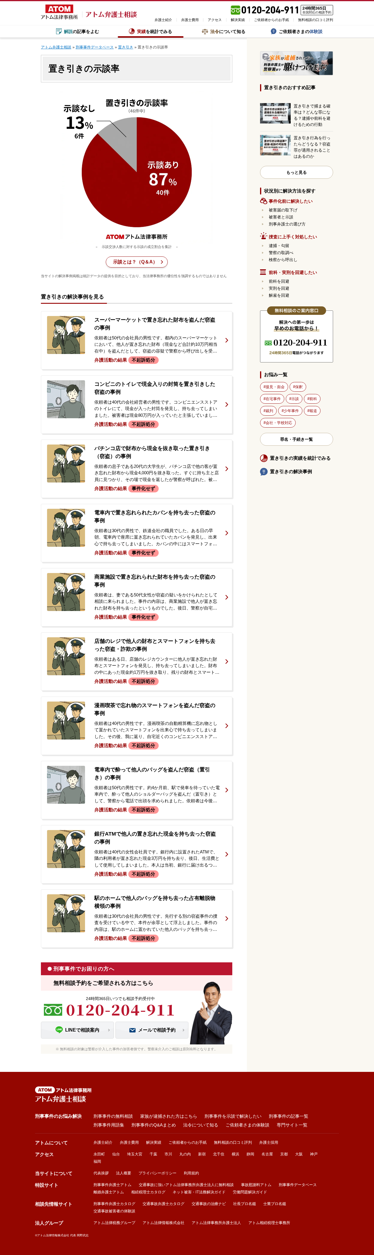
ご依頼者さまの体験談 (247, 1124)
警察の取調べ (281, 252)
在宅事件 (273, 399)
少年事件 (291, 411)
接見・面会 (275, 387)
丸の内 (185, 1154)
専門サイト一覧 (292, 1124)
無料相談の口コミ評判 (315, 20)
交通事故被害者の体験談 (114, 1211)
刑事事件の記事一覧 (288, 1116)
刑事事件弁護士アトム (112, 1185)
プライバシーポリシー (157, 1173)
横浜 (235, 1154)
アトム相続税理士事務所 (269, 1223)
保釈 (299, 387)
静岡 (250, 1154)
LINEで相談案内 (82, 1029)
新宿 (202, 1154)
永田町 (99, 1154)
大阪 (299, 1154)
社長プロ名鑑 (244, 1204)
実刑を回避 (279, 288)
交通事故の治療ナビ (209, 1204)
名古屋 (267, 1154)
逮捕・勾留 (279, 245)
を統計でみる (154, 31)
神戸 (314, 1154)
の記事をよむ (81, 31)
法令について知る (200, 1124)
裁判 (269, 411)
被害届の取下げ (283, 210)
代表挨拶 (101, 1173)
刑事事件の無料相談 (113, 1116)
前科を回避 (279, 281)
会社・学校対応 (279, 423)
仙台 (116, 1154)
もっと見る (296, 172)
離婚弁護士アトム (109, 1192)
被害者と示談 (281, 217)
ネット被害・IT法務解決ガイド (199, 1192)
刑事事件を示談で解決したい (233, 1116)
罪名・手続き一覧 (296, 439)
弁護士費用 (190, 20)
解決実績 (238, 20)
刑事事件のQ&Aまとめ (153, 1124)
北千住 (218, 1154)
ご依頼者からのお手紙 (271, 20)
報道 (313, 411)
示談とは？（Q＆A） (135, 261)
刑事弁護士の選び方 (287, 224)
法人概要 (123, 1173)
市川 (168, 1154)
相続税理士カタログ (148, 1192)
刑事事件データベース (298, 1185)
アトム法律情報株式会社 (163, 1223)
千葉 (153, 1154)
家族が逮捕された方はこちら (168, 1116)
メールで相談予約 (157, 1029)
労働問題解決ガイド (250, 1192)
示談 (295, 399)
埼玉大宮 (134, 1154)
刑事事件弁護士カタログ (114, 1204)
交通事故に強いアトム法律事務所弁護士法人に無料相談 (186, 1185)
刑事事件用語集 (109, 1124)
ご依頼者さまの (301, 31)
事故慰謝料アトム (256, 1185)
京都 (284, 1154)
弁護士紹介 (163, 20)
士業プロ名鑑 (274, 1204)
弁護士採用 (268, 1142)
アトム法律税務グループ (114, 1223)
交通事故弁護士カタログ (163, 1204)
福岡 (97, 1161)
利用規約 (191, 1173)
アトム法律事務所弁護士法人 (216, 1223)
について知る (227, 31)
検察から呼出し (283, 259)
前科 (313, 399)
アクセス (215, 20)
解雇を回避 (279, 295)
